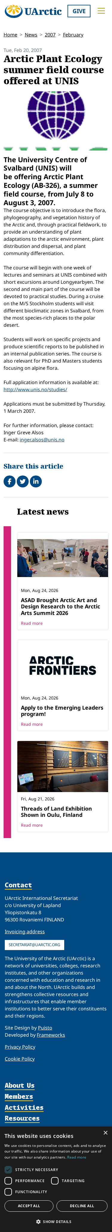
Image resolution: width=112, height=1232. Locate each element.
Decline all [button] (82, 1205)
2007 (50, 34)
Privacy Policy (20, 1047)
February (73, 34)
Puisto (45, 1027)
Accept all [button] (29, 1205)
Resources (22, 1118)
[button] (56, 1221)
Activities (24, 1108)
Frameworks (51, 1035)
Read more (32, 623)
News (31, 34)
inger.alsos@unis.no (42, 439)
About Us (20, 1085)
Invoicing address (25, 931)
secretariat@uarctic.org (34, 944)
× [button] (105, 1133)
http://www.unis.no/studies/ (35, 389)
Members (19, 1097)
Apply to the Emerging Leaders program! (62, 711)
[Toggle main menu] (101, 11)
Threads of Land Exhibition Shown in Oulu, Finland (56, 812)
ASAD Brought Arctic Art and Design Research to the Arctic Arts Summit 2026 (60, 606)
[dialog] (56, 1179)
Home (10, 34)
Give (79, 11)
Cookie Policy (20, 1058)
